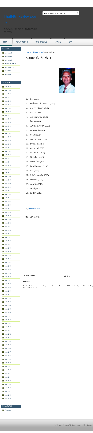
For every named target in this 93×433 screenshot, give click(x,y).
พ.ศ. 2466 (8, 87)
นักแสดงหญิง (41, 42)
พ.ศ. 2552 (8, 370)
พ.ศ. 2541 (8, 330)
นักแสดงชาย (22, 42)
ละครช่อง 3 (8, 53)
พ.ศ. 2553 (8, 373)
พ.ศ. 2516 (8, 241)
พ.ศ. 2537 (8, 316)
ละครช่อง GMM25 (10, 64)
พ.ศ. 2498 (8, 176)
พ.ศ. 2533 (8, 302)
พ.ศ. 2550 (8, 363)
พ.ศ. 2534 (8, 305)
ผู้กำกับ (58, 42)
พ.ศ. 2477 (8, 115)
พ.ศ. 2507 (8, 209)
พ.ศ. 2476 (8, 112)
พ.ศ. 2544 (8, 341)
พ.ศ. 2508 (8, 212)
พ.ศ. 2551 (8, 366)
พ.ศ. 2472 (8, 97)
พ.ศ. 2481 (8, 130)
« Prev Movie (29, 276)
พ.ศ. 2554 (8, 377)
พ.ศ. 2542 (8, 334)
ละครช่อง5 (8, 71)
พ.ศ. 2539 (8, 323)
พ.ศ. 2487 (8, 148)
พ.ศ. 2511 (8, 223)
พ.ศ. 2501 (8, 187)
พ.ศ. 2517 (8, 244)
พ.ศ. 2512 (8, 226)
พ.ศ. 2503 (8, 194)
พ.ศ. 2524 (8, 269)
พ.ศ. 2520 (8, 255)
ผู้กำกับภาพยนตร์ (38, 52)
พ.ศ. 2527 (8, 280)
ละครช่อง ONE (9, 67)
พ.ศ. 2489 (8, 151)
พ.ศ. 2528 (8, 284)
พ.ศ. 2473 (8, 101)
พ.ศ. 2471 (8, 94)
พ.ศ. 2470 (8, 90)
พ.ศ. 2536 (8, 312)
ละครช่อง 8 (8, 56)
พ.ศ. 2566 (8, 398)
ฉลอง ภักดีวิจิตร (38, 57)
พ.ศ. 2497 (8, 173)
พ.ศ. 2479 (8, 122)
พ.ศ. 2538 (8, 320)
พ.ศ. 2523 (8, 266)
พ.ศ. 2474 (8, 104)
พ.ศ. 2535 (8, 309)
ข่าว (71, 42)
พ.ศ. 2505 (8, 201)
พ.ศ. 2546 (8, 348)
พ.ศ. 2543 (8, 338)
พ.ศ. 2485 (8, 144)
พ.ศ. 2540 (8, 327)
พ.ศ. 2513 (8, 230)
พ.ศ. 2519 (8, 252)
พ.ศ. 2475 (8, 108)
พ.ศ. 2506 (8, 205)
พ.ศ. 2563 (8, 395)
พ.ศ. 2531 (8, 295)
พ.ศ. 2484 (8, 140)
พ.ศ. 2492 (8, 155)
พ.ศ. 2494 (8, 162)
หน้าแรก (67, 276)
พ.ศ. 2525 (8, 273)
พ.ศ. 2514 (8, 234)
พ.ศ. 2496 (8, 169)
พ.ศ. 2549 (8, 359)
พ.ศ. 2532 (8, 298)
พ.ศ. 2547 (8, 352)
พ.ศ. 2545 (8, 345)
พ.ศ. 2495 (8, 165)
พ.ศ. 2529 (8, 287)
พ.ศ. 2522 (8, 262)
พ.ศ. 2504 (8, 198)
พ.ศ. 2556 (8, 384)
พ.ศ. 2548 (8, 355)
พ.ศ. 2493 (8, 158)
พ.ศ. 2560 (8, 388)
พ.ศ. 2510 (8, 219)
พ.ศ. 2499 (8, 180)
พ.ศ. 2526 (8, 277)
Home (6, 42)
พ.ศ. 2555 (8, 381)
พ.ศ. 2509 (8, 216)
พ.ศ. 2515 (8, 237)
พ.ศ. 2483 (8, 137)
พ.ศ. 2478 (8, 119)
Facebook (8, 410)
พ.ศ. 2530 (8, 291)
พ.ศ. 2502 (8, 191)
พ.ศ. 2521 (8, 259)
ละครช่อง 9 (8, 60)
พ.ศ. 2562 (8, 391)
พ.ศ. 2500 (8, 183)
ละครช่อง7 (8, 74)
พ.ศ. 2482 (8, 133)
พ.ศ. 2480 (8, 126)
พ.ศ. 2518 (8, 248)
